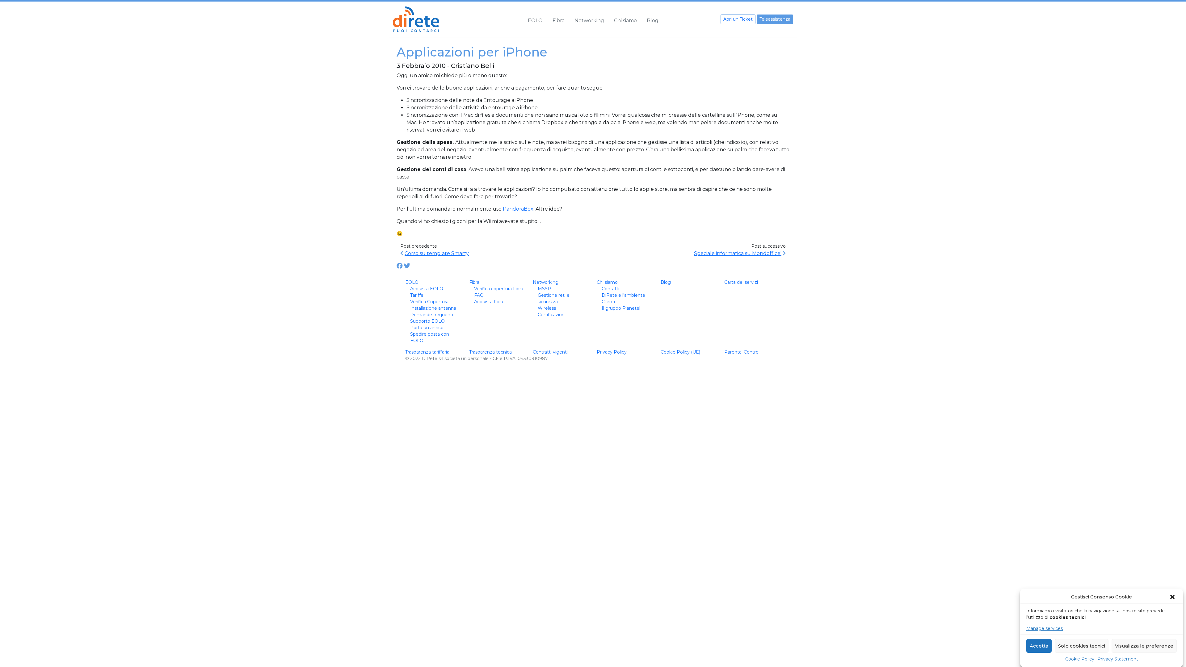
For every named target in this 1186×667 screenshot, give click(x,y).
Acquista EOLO (426, 289)
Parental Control (741, 352)
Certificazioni (552, 314)
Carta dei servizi (741, 282)
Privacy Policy (612, 352)
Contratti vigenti (550, 352)
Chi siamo (625, 20)
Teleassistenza (774, 19)
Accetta (1039, 646)
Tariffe (416, 295)
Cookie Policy (1079, 659)
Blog (652, 20)
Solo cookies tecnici (1081, 646)
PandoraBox (518, 209)
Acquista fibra (488, 301)
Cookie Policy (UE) (680, 352)
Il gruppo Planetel (621, 308)
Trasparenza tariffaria (427, 352)
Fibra (559, 20)
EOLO (535, 20)
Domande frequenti (431, 314)
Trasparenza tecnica (490, 352)
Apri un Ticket (738, 19)
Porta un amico (427, 327)
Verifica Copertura (429, 301)
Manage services (1044, 628)
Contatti (610, 289)
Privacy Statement (1117, 659)
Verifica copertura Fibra (498, 289)
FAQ (479, 295)
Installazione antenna (433, 308)
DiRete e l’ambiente (623, 295)
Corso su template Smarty (437, 253)
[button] (1173, 597)
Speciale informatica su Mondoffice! (737, 253)
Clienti (608, 301)
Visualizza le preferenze (1144, 646)
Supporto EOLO (427, 321)
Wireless (547, 308)
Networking (589, 20)
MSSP (544, 289)
